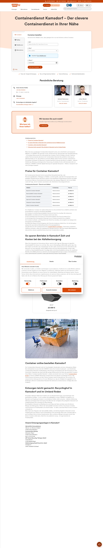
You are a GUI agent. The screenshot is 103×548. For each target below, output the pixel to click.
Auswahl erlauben (51, 290)
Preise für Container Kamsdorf (35, 140)
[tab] (19, 34)
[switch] (44, 284)
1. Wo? (29, 42)
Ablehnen (31, 290)
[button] (88, 5)
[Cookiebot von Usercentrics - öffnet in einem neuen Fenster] (75, 257)
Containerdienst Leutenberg (55, 226)
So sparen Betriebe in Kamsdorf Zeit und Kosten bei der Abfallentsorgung (46, 142)
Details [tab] (51, 261)
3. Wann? (30, 60)
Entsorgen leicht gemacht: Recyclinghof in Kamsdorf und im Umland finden (47, 147)
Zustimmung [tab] (30, 261)
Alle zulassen (72, 290)
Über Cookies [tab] (73, 261)
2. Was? (30, 48)
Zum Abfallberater (41, 55)
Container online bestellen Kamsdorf (37, 144)
